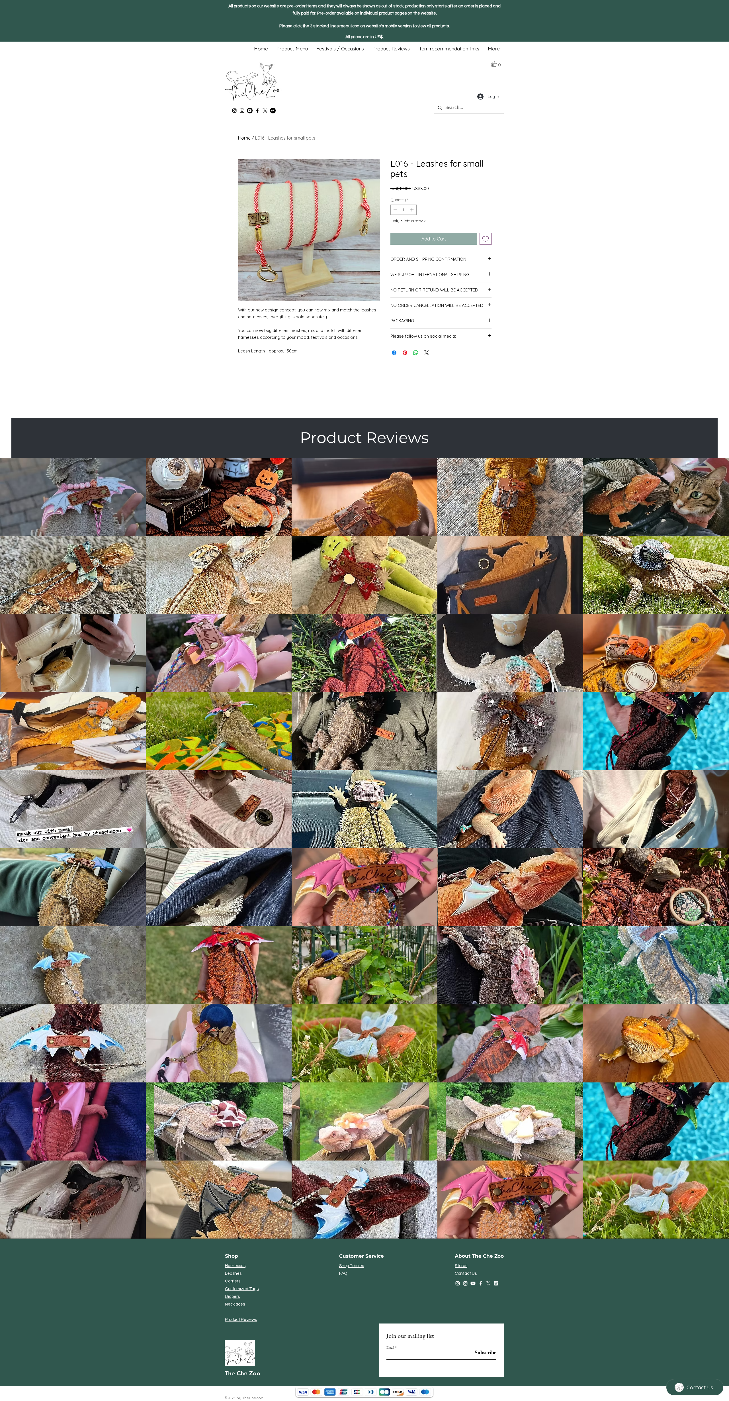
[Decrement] (394, 210)
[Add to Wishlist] (486, 239)
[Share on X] (426, 352)
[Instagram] (234, 110)
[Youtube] (250, 110)
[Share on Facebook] (394, 352)
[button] (497, 64)
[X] (265, 110)
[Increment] (412, 210)
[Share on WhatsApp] (415, 352)
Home (244, 138)
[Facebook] (257, 110)
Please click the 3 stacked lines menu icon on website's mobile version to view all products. (364, 26)
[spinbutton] (403, 210)
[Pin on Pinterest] (405, 352)
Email (390, 1347)
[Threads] (273, 110)
